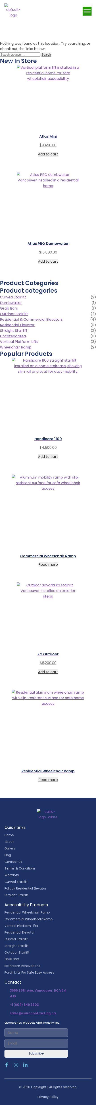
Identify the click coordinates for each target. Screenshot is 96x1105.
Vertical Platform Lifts (19, 341)
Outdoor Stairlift (14, 313)
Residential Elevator (17, 325)
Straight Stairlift (13, 330)
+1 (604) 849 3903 (24, 1004)
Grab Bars (9, 308)
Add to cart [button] (48, 154)
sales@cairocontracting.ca (33, 1013)
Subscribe (36, 1053)
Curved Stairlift (13, 297)
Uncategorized (13, 336)
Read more (48, 564)
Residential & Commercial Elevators (31, 319)
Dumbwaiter (11, 302)
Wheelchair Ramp (15, 347)
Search (46, 54)
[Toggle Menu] (87, 11)
